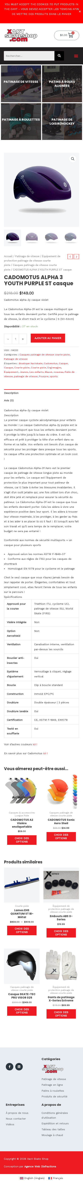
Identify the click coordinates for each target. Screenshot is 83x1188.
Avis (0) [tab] (9, 400)
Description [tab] (11, 392)
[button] (76, 56)
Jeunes (24, 372)
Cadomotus (51, 363)
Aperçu (21, 806)
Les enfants (37, 372)
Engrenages (54, 367)
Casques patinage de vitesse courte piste (44, 354)
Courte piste (22, 367)
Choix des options (22, 840)
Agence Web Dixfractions (40, 1166)
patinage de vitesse (26, 376)
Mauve (48, 372)
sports (54, 376)
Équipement (11, 372)
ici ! (35, 744)
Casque (63, 363)
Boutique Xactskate (30, 363)
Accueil (8, 256)
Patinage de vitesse (27, 256)
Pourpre (43, 376)
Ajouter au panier (48, 338)
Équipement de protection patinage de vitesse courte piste (32, 261)
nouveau (58, 372)
